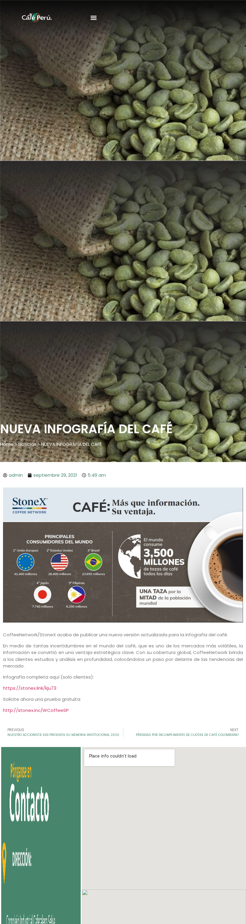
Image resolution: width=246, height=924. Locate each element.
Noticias (27, 444)
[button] (93, 18)
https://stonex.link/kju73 (29, 688)
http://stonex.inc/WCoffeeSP (36, 710)
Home (7, 444)
